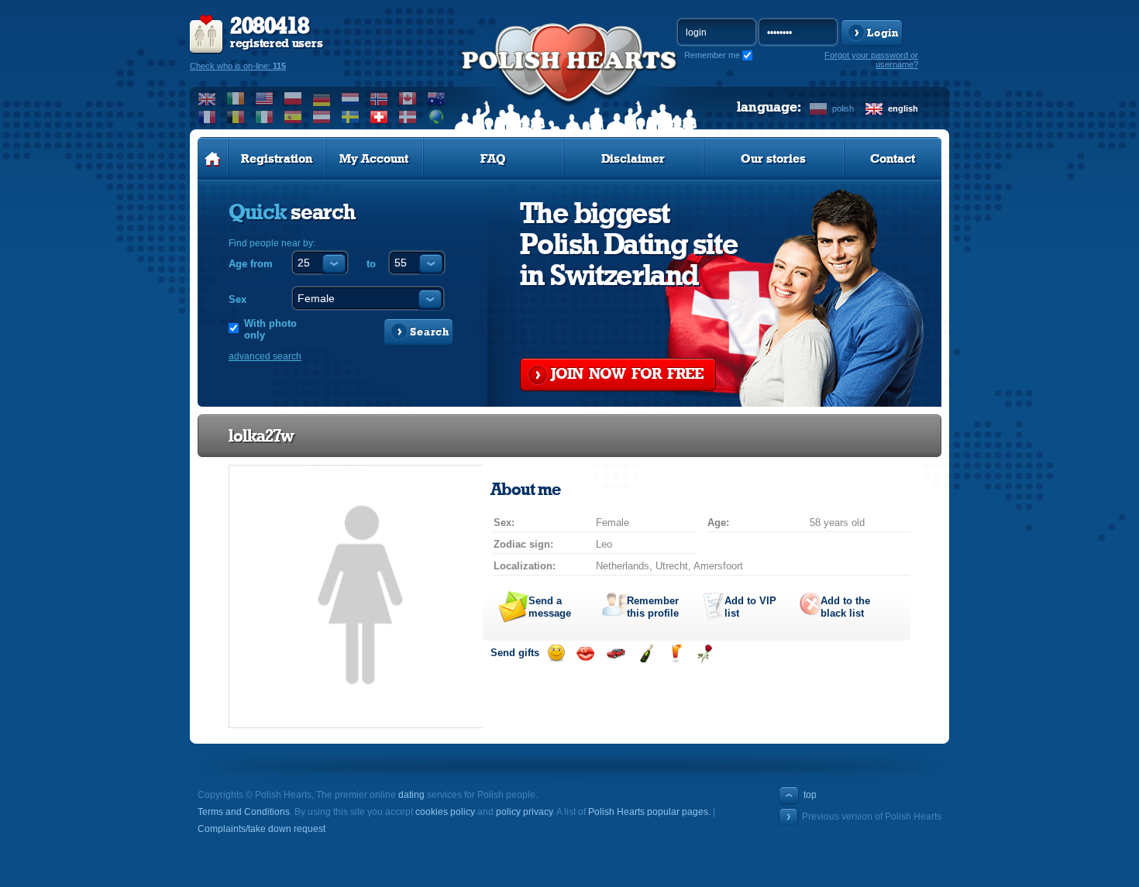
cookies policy (445, 811)
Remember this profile (653, 607)
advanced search (265, 356)
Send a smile (556, 653)
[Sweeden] (350, 117)
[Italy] (264, 117)
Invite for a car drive (615, 653)
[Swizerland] (379, 117)
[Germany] (322, 98)
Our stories (773, 159)
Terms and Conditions (244, 811)
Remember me (712, 55)
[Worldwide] (436, 117)
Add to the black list (845, 607)
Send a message (549, 607)
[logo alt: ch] (569, 78)
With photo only (270, 329)
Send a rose (705, 653)
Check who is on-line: (238, 65)
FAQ (493, 159)
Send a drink (675, 653)
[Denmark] (408, 117)
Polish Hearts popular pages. (649, 811)
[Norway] (379, 98)
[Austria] (322, 117)
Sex (237, 299)
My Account (373, 159)
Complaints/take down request (261, 828)
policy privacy (524, 811)
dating (411, 794)
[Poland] (293, 98)
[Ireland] (236, 98)
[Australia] (436, 98)
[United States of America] (264, 98)
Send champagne (646, 653)
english (903, 108)
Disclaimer (633, 159)
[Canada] (408, 98)
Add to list (750, 607)
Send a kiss (585, 653)
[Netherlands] (350, 98)
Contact (892, 159)
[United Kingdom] (207, 98)
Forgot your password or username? (871, 59)
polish (843, 108)
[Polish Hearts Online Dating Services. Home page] (213, 158)
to (371, 264)
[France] (207, 117)
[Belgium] (236, 117)
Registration (276, 159)
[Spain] (293, 117)
